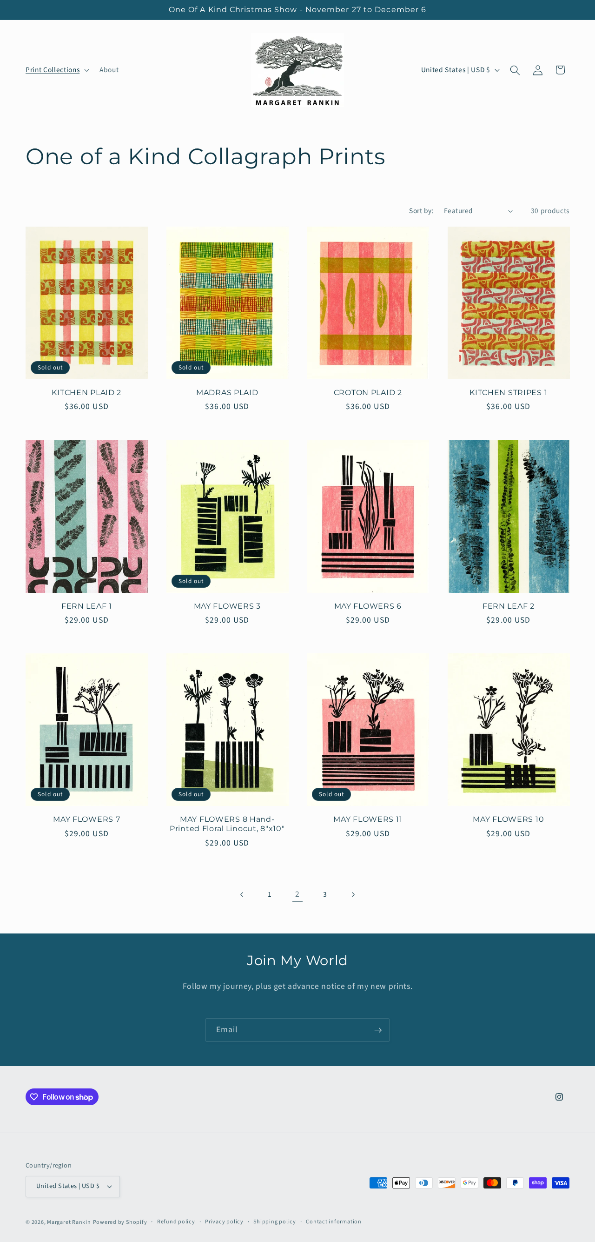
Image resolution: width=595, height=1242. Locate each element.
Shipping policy (274, 1222)
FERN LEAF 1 (86, 606)
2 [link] (297, 894)
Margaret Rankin (69, 1222)
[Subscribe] (378, 1030)
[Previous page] (242, 894)
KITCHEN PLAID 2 (86, 392)
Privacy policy (224, 1222)
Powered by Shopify (120, 1222)
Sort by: (421, 211)
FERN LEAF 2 (509, 606)
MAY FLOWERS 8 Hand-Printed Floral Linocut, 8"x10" (227, 824)
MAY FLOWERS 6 (368, 606)
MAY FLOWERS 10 (508, 819)
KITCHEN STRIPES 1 (508, 392)
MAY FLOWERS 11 (367, 819)
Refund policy (176, 1222)
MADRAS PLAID (227, 392)
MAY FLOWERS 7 (86, 819)
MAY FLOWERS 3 (227, 606)
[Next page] (353, 894)
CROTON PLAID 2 (368, 392)
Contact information (334, 1222)
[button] (56, 70)
